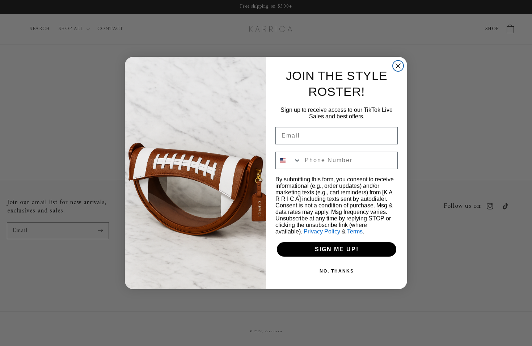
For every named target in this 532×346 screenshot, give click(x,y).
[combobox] (288, 160)
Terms (355, 231)
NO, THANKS (337, 271)
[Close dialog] (398, 65)
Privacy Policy (322, 231)
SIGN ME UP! (337, 249)
